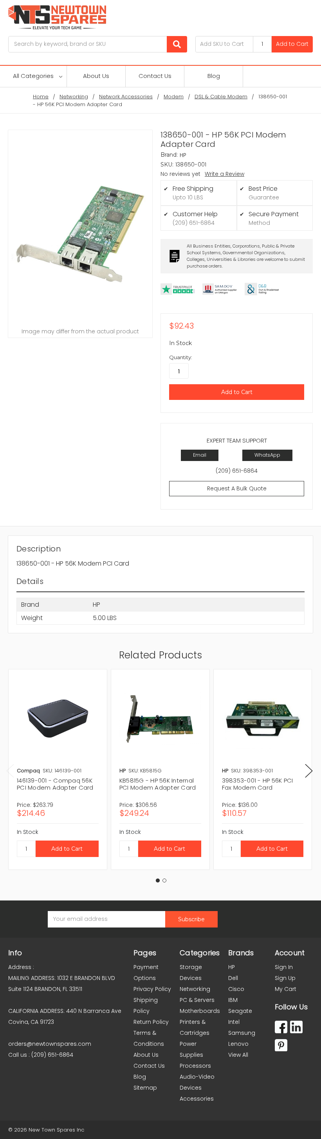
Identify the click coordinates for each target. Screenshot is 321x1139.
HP (231, 967)
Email (199, 455)
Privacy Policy (152, 989)
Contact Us (155, 76)
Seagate (240, 1011)
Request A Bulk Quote (237, 488)
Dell (233, 978)
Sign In (284, 967)
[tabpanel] (57, 769)
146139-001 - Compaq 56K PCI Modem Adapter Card (55, 784)
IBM (233, 1000)
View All (238, 1055)
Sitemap (145, 1088)
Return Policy (151, 1022)
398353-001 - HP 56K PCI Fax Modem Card (257, 784)
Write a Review (224, 174)
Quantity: (180, 357)
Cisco (236, 989)
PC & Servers (197, 1000)
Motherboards (200, 1011)
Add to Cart (292, 44)
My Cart (285, 989)
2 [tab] (164, 880)
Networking (195, 989)
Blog (213, 76)
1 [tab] (158, 880)
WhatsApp (267, 455)
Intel (234, 1022)
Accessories (197, 1099)
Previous (10, 771)
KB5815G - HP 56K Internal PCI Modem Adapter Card (157, 784)
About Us (96, 76)
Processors (195, 1066)
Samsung (241, 1033)
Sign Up (285, 978)
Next (309, 771)
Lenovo (238, 1044)
